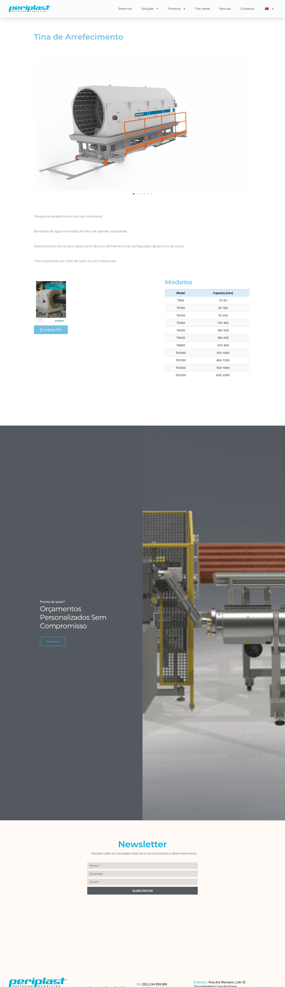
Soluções (148, 8)
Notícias (225, 8)
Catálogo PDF (52, 330)
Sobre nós (125, 8)
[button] (38, 124)
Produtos (174, 8)
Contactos (247, 8)
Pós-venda (202, 8)
